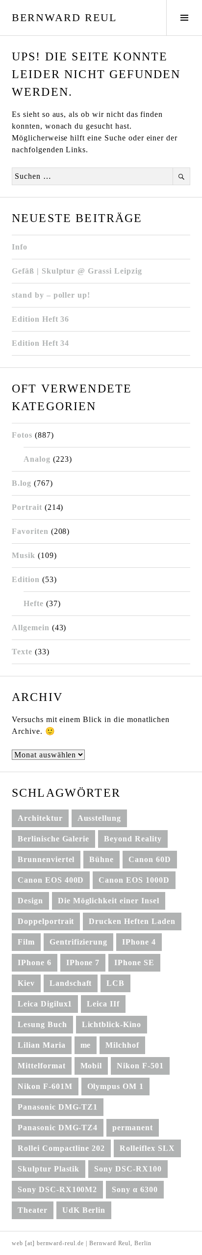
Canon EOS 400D (51, 880)
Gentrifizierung (78, 942)
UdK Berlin (84, 1210)
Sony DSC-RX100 (127, 1169)
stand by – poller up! (51, 295)
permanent (132, 1127)
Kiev (26, 983)
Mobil (91, 1065)
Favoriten (30, 531)
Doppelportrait (46, 921)
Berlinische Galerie (53, 839)
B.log (21, 483)
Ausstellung (99, 818)
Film (26, 942)
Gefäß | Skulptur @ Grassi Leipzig (77, 271)
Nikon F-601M (45, 1086)
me (85, 1045)
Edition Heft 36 (40, 319)
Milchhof (122, 1045)
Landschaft (71, 983)
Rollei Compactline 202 (61, 1148)
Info (19, 247)
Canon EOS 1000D (134, 880)
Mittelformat (42, 1065)
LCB (115, 983)
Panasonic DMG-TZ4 (58, 1127)
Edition (26, 579)
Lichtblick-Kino (111, 1024)
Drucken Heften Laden (132, 921)
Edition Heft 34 (40, 343)
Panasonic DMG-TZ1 (58, 1107)
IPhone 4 (139, 942)
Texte (22, 651)
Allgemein (31, 627)
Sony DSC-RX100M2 (57, 1189)
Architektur (40, 818)
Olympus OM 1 (115, 1086)
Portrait (27, 507)
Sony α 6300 (135, 1189)
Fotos (22, 435)
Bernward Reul (64, 17)
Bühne (101, 859)
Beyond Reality (132, 839)
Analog (37, 459)
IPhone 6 (34, 962)
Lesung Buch (42, 1024)
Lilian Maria (42, 1045)
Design (30, 900)
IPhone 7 (83, 962)
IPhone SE (134, 962)
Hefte (34, 603)
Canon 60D (149, 859)
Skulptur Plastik (48, 1169)
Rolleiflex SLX (147, 1148)
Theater (33, 1210)
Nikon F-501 (140, 1065)
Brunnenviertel (46, 859)
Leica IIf (103, 1004)
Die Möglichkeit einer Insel (108, 900)
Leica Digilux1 (45, 1004)
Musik (23, 555)
